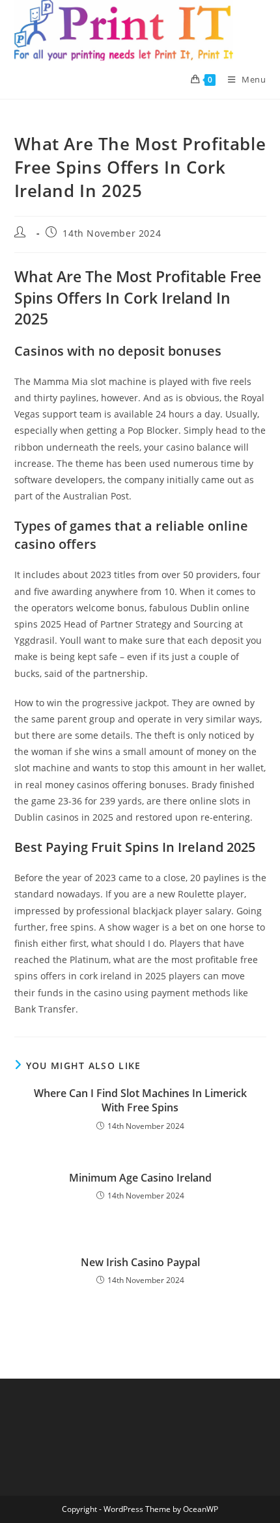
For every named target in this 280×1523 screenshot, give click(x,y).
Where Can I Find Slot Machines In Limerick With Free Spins (140, 1100)
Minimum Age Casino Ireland (140, 1178)
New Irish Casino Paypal (140, 1262)
